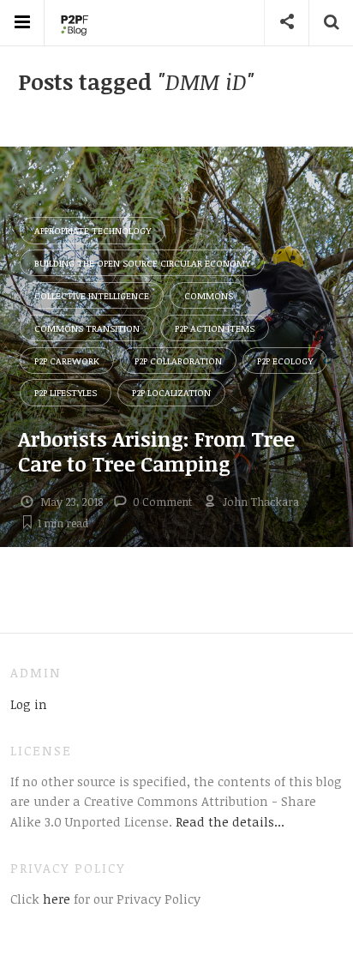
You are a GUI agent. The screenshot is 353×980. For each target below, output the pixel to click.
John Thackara (261, 501)
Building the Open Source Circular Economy (142, 262)
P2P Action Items (214, 328)
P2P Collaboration (178, 360)
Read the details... (230, 821)
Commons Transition (87, 328)
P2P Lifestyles (65, 392)
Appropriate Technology (92, 230)
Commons (208, 295)
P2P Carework (66, 360)
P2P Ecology (285, 360)
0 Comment (162, 501)
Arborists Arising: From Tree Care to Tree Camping (156, 451)
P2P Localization (171, 392)
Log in (28, 703)
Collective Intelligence (91, 295)
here (54, 898)
